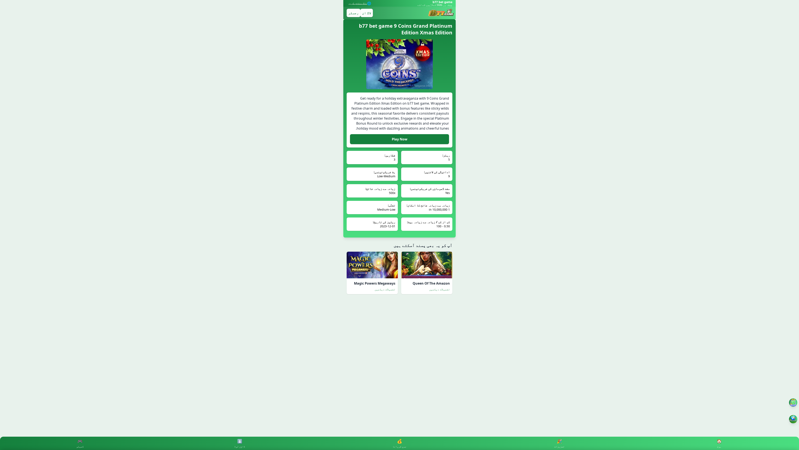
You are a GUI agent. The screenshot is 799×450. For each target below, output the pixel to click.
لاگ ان (366, 13)
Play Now (399, 139)
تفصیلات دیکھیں (439, 289)
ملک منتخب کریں (357, 3)
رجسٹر (353, 13)
